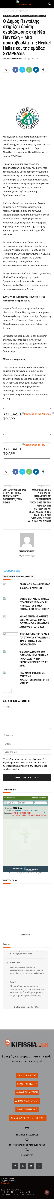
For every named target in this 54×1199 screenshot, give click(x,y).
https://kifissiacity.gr (27, 556)
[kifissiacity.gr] (27, 1042)
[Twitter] (22, 70)
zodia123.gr (33, 1007)
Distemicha (5, 1183)
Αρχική (6, 11)
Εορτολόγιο (25, 935)
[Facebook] (15, 70)
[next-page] (10, 691)
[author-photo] (27, 547)
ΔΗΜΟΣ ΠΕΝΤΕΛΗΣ (20, 11)
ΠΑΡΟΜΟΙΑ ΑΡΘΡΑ (11, 571)
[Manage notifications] (47, 1192)
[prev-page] (5, 691)
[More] (43, 70)
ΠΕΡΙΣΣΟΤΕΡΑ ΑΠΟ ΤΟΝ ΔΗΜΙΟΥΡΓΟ (19, 576)
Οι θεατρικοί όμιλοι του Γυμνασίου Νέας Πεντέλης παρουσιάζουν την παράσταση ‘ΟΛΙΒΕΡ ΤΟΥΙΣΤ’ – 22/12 (35, 658)
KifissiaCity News (14, 59)
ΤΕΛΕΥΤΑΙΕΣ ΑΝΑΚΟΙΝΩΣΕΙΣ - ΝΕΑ (33, 16)
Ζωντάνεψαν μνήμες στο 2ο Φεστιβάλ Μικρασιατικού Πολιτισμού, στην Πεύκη (14, 496)
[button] (5, 4)
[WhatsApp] (29, 70)
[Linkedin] (36, 70)
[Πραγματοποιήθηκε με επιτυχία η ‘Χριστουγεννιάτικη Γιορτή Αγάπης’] (10, 676)
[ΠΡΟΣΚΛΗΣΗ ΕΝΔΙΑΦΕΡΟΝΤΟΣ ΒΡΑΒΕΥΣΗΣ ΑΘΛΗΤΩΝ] (10, 588)
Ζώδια (17, 1007)
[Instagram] (23, 1166)
